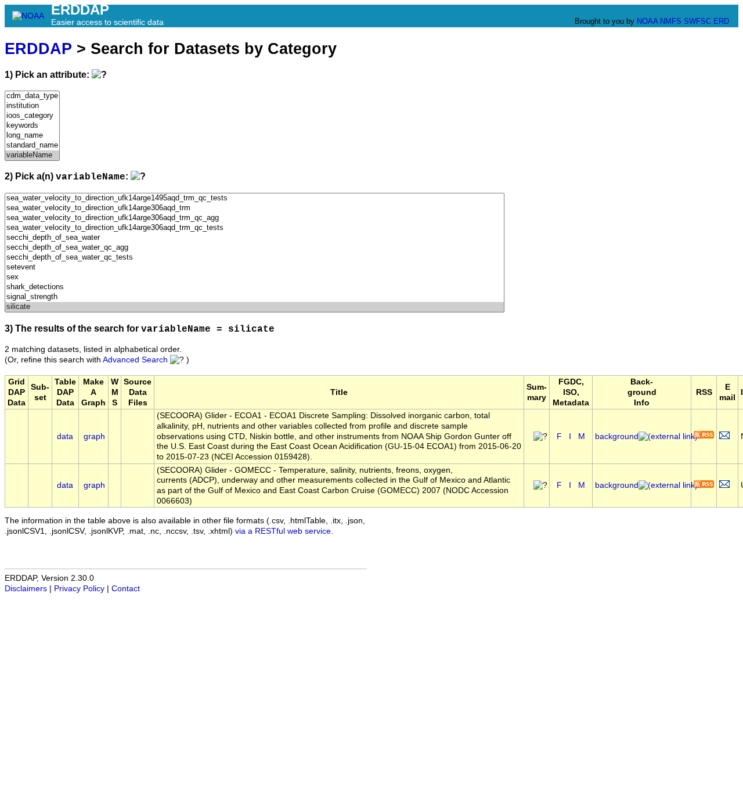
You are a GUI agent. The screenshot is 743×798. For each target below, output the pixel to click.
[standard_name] (32, 145)
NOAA (647, 21)
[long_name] (32, 136)
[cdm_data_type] (32, 96)
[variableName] (32, 155)
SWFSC (697, 21)
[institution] (32, 106)
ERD (721, 21)
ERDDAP (38, 48)
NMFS (670, 21)
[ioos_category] (32, 116)
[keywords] (32, 126)
